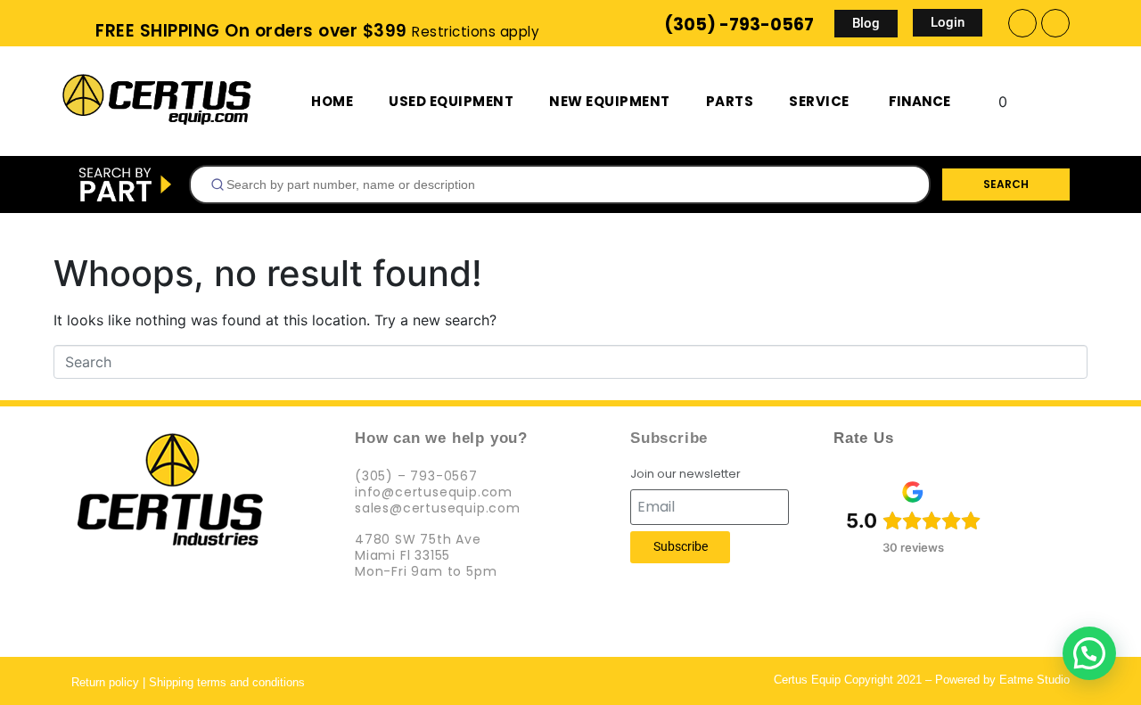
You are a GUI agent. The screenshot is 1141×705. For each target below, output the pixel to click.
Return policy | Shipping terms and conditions (188, 682)
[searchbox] (566, 184)
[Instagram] (1055, 23)
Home (332, 101)
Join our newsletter (685, 474)
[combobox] (560, 184)
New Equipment (609, 101)
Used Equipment (451, 101)
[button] (1089, 653)
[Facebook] (1022, 23)
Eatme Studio (1034, 679)
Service (819, 101)
